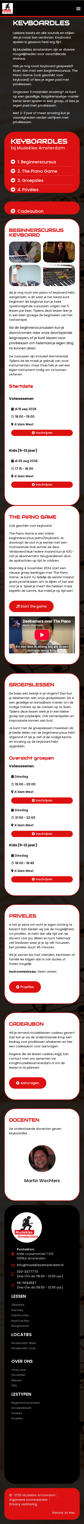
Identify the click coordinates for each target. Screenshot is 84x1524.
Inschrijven (44, 433)
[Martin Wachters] (42, 1158)
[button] (78, 8)
